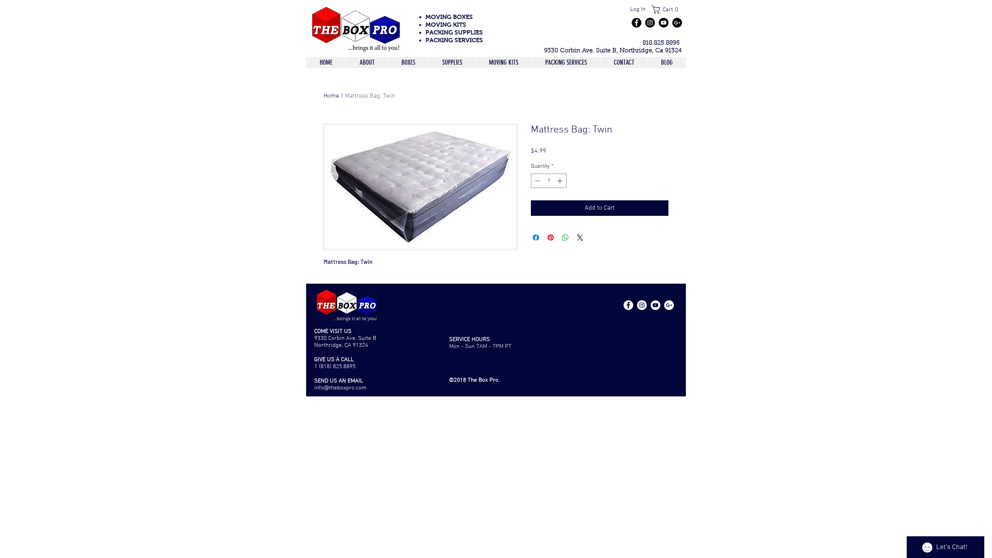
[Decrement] (537, 181)
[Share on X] (580, 237)
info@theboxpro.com (340, 387)
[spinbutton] (549, 181)
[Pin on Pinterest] (550, 237)
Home (331, 96)
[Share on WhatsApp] (565, 237)
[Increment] (560, 181)
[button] (667, 9)
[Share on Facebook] (536, 237)
